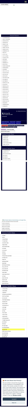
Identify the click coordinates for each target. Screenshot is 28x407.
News (23, 125)
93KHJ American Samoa (6, 331)
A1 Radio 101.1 (5, 257)
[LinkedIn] (24, 286)
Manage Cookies (17, 395)
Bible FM (4, 52)
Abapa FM (4, 259)
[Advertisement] (14, 20)
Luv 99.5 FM (5, 84)
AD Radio (4, 276)
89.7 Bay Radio (5, 325)
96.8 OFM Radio (5, 333)
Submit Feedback (9, 127)
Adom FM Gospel (5, 283)
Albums (3, 127)
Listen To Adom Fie (5, 223)
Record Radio (4, 125)
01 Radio (3, 235)
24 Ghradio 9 (4, 250)
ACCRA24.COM (5, 270)
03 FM (3, 237)
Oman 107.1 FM (5, 96)
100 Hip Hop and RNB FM (6, 294)
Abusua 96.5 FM (5, 266)
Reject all (14, 402)
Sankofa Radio (6, 104)
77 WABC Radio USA (6, 320)
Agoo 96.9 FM (5, 141)
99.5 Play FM (4, 336)
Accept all (14, 399)
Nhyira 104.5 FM (6, 91)
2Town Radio (4, 312)
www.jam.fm (4, 116)
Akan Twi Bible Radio (7, 142)
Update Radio (17, 125)
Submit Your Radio (6, 228)
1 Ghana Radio (4, 288)
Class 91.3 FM (5, 57)
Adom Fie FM (5, 42)
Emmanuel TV (5, 62)
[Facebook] (19, 286)
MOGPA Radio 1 (6, 87)
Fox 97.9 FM (5, 64)
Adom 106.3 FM (5, 277)
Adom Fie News (5, 281)
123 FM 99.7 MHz (5, 242)
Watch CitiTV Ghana (6, 226)
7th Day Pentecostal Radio (6, 255)
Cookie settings (4, 4)
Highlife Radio (6, 72)
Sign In (15, 127)
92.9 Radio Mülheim (5, 327)
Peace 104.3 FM (11, 123)
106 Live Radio (4, 303)
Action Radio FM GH (5, 274)
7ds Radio (4, 253)
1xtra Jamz (4, 309)
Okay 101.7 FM (5, 94)
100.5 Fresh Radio (5, 296)
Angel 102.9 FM (6, 47)
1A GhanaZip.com (6, 37)
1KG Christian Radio (5, 246)
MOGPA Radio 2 (6, 89)
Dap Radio (5, 59)
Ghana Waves (5, 67)
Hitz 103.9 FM (5, 74)
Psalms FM (5, 102)
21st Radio (4, 248)
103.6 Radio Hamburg (6, 299)
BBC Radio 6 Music (6, 158)
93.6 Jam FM (4, 329)
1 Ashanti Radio (5, 239)
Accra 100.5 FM (5, 268)
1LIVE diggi (4, 307)
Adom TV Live (5, 44)
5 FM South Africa (5, 318)
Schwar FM (5, 106)
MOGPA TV (18, 121)
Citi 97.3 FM (5, 54)
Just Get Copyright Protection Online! (10, 221)
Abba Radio (4, 263)
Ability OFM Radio (6, 39)
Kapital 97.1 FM (6, 82)
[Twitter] (22, 286)
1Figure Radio (4, 244)
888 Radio (4, 323)
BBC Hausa (5, 155)
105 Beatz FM (4, 301)
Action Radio (4, 272)
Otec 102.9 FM (5, 99)
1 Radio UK (4, 292)
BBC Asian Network (7, 153)
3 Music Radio (4, 314)
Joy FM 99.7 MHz (6, 77)
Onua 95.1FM (5, 97)
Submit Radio (11, 125)
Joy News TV (5, 79)
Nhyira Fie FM (5, 92)
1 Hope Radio (4, 290)
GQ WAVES (5, 69)
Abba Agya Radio (5, 261)
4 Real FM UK (4, 316)
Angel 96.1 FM (5, 49)
